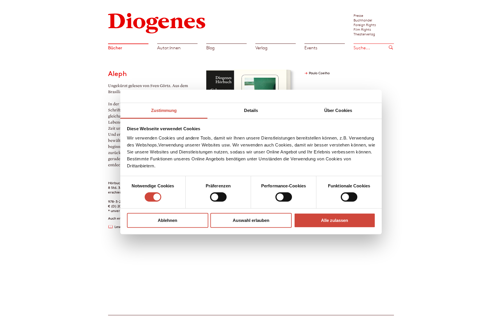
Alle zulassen (334, 220)
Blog (210, 47)
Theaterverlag (364, 34)
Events (310, 47)
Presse (358, 15)
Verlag (261, 47)
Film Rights (362, 29)
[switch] (218, 197)
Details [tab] (251, 110)
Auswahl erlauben (251, 220)
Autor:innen (169, 47)
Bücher (115, 47)
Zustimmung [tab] (164, 110)
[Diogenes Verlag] (157, 22)
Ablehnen (167, 220)
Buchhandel (363, 20)
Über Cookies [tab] (338, 110)
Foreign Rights (365, 24)
